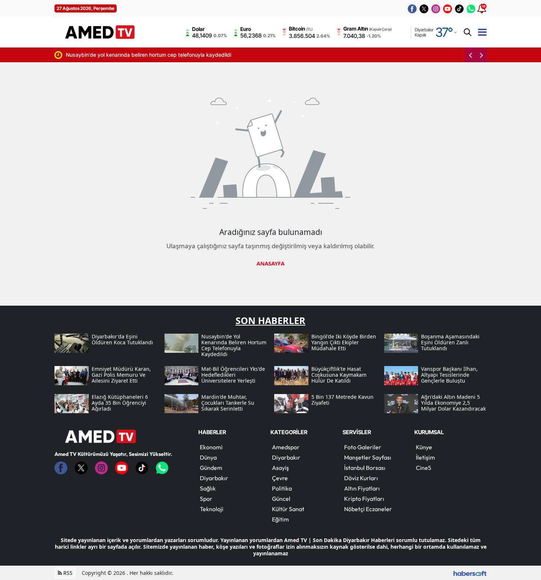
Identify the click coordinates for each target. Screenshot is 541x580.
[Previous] (470, 55)
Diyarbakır (214, 478)
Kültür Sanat (288, 509)
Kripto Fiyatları (364, 498)
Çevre (280, 478)
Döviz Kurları (361, 478)
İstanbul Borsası (364, 467)
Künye (424, 447)
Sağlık (208, 488)
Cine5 (423, 467)
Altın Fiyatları (362, 488)
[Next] (481, 55)
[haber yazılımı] (470, 573)
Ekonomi (211, 447)
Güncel (281, 498)
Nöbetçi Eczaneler (368, 509)
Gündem (211, 467)
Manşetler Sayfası (367, 457)
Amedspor (286, 447)
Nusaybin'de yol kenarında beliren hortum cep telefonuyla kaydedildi (134, 55)
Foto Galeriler (362, 447)
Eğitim (280, 519)
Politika (282, 488)
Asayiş (280, 467)
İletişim (425, 457)
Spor (206, 498)
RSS (67, 572)
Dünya (208, 457)
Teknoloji (211, 509)
